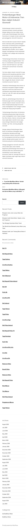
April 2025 (4, 475)
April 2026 (4, 437)
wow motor (8, 170)
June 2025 (5, 469)
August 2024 (5, 500)
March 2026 (5, 440)
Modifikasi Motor (13, 2)
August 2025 (5, 462)
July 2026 (4, 427)
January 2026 (5, 446)
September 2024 (6, 497)
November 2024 (6, 491)
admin (17, 12)
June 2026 (5, 430)
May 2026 (4, 434)
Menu (14, 6)
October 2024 (5, 494)
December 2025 (6, 449)
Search (4, 199)
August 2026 (5, 424)
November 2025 (6, 453)
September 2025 (6, 459)
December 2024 (6, 488)
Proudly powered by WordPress (10, 525)
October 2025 (5, 456)
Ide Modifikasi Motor (7, 513)
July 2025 (4, 465)
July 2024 (4, 503)
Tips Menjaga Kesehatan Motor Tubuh (12, 223)
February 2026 (6, 443)
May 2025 (4, 472)
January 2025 (5, 484)
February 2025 (6, 481)
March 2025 (5, 478)
